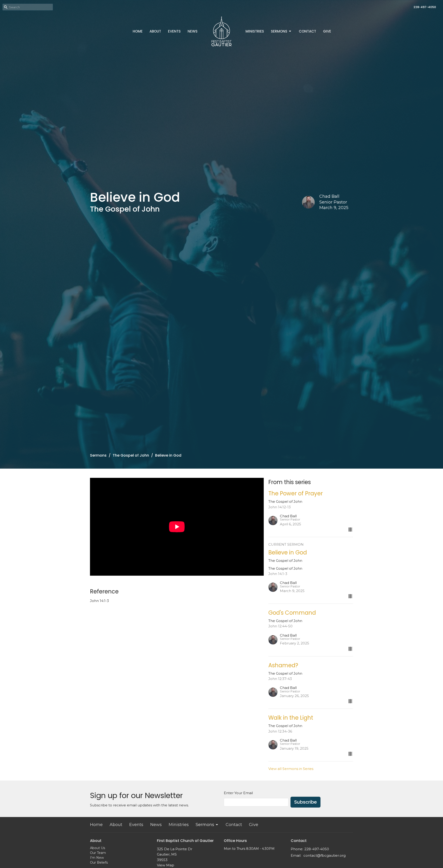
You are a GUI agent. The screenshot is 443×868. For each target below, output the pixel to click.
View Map (165, 865)
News (193, 31)
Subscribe (305, 802)
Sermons (279, 31)
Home (138, 31)
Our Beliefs (99, 862)
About (155, 31)
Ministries (254, 31)
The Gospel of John (131, 455)
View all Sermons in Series (290, 768)
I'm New (97, 858)
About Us (97, 848)
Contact (307, 31)
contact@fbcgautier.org (324, 855)
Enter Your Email (238, 793)
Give (327, 31)
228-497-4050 (424, 7)
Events (174, 31)
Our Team (98, 853)
